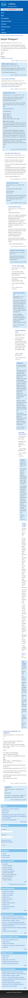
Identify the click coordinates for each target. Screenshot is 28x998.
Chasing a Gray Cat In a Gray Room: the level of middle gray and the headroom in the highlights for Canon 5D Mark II (14, 816)
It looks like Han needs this (22, 433)
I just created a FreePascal (8, 79)
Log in (12, 60)
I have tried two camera (12, 183)
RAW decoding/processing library (10, 961)
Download (3, 24)
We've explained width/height (9, 874)
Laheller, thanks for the (9, 93)
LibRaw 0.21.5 (5, 897)
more (25, 881)
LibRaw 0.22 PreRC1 (7, 899)
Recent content (6, 857)
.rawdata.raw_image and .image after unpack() (13, 945)
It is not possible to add (24, 524)
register (17, 60)
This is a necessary (7, 867)
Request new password (7, 842)
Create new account (6, 840)
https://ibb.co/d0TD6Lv (8, 108)
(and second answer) (24, 663)
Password (4, 835)
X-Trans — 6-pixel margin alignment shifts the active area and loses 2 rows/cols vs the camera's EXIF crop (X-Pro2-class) (14, 924)
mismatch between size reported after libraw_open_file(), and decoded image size (13, 983)
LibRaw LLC (19, 992)
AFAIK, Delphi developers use (9, 64)
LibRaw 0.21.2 (5, 908)
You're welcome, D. (7, 878)
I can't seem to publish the (8, 871)
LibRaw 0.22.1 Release (8, 893)
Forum (2, 29)
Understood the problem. (14, 207)
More (25, 910)
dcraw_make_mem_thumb (8, 959)
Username (4, 829)
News (2, 15)
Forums (3, 35)
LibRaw (11, 3)
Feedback (3, 32)
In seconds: (5, 864)
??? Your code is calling (18, 266)
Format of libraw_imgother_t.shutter (10, 920)
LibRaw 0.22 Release (7, 895)
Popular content (6, 855)
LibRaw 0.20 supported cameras (10, 939)
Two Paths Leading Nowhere (9, 820)
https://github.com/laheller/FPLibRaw (10, 86)
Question (22, 460)
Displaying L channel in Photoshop (10, 809)
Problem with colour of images (9, 931)
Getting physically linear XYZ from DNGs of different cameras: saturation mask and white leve (14, 917)
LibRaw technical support (17, 35)
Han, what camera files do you (12, 153)
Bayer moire (5, 812)
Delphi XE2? (8, 787)
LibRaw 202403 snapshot (8, 906)
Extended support (5, 27)
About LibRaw (5, 941)
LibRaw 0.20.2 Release (8, 943)
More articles (23, 821)
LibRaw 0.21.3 (5, 904)
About (2, 13)
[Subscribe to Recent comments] (14, 884)
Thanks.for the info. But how (17, 250)
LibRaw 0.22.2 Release (8, 891)
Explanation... (20, 363)
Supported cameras (6, 21)
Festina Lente (5, 811)
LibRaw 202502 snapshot (8, 903)
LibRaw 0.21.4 (5, 901)
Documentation (5, 18)
